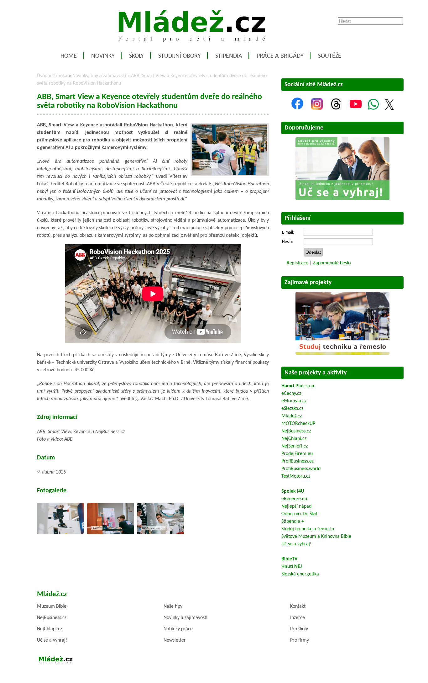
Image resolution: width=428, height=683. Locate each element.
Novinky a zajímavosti (185, 617)
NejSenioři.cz (294, 446)
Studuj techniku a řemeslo (307, 529)
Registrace (297, 263)
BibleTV (289, 559)
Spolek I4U (292, 491)
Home (68, 56)
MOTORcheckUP (298, 423)
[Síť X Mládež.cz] (389, 108)
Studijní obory (179, 56)
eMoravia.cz (293, 401)
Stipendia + (292, 521)
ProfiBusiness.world (301, 468)
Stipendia (228, 56)
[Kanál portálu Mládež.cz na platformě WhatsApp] (373, 108)
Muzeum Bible (51, 606)
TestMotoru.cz (295, 476)
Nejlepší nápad (296, 506)
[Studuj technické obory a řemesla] (342, 353)
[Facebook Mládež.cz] (297, 108)
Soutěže (329, 56)
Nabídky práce (178, 629)
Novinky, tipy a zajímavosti (99, 75)
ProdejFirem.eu (297, 453)
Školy (136, 56)
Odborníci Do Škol (299, 513)
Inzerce (297, 617)
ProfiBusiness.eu (297, 461)
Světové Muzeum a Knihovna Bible (316, 536)
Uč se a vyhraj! (296, 544)
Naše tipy (173, 606)
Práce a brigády (280, 56)
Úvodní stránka (52, 75)
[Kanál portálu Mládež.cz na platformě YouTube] (355, 108)
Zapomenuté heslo (332, 263)
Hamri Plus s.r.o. (298, 386)
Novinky (103, 56)
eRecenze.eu (294, 498)
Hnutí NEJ (291, 566)
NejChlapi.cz (293, 438)
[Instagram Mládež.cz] (317, 108)
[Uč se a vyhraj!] (342, 198)
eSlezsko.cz (292, 408)
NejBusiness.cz (296, 431)
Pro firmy (299, 640)
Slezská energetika (300, 574)
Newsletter (175, 640)
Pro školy (299, 629)
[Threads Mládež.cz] (336, 108)
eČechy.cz (291, 393)
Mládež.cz (291, 416)
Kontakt (297, 606)
